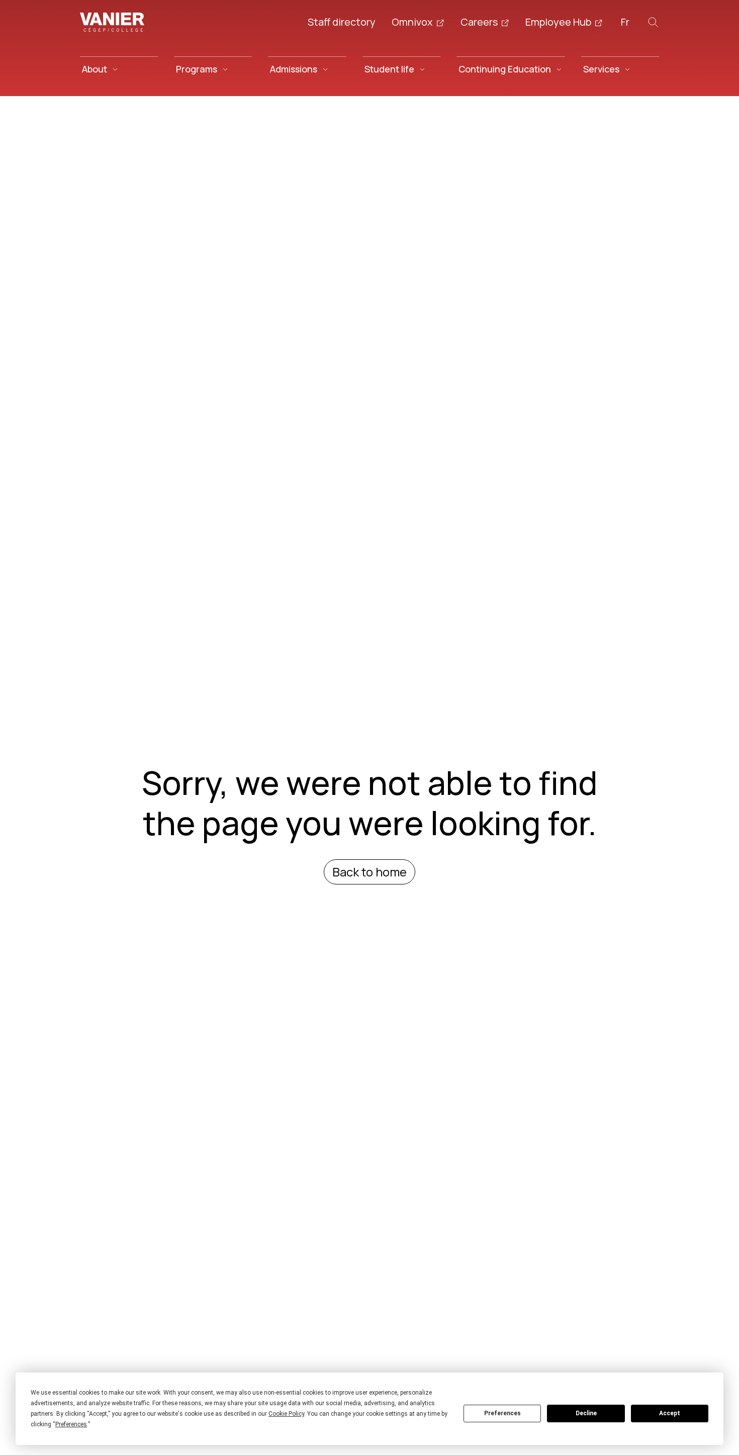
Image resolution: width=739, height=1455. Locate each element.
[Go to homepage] (112, 22)
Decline (586, 1413)
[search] (653, 22)
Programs (196, 69)
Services (601, 69)
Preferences (502, 1413)
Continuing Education (504, 69)
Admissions (293, 69)
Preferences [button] (71, 1424)
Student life (389, 69)
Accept (669, 1413)
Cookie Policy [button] (286, 1413)
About (94, 69)
